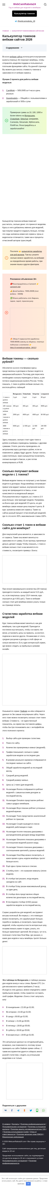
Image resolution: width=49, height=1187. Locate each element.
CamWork (10, 90)
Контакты (15, 1124)
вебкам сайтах (16, 57)
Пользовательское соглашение (14, 1127)
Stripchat (24, 119)
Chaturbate (15, 119)
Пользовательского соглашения (14, 1161)
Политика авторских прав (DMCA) (30, 1134)
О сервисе (6, 1124)
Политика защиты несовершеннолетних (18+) (28, 1129)
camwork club (15, 287)
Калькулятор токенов (24, 14)
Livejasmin (33, 119)
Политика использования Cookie (16, 1132)
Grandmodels (12, 98)
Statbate (23, 711)
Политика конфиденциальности (32, 1124)
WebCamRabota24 (24, 4)
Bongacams (30, 116)
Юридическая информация (13, 1137)
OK (28, 1184)
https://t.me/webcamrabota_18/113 (23, 348)
